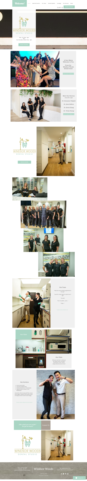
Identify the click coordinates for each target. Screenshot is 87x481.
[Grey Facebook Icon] (57, 7)
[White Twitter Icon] (63, 474)
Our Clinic (59, 357)
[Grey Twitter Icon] (59, 7)
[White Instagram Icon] (68, 474)
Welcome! (19, 3)
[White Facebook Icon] (61, 474)
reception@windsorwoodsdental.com (65, 469)
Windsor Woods (43, 468)
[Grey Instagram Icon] (62, 7)
